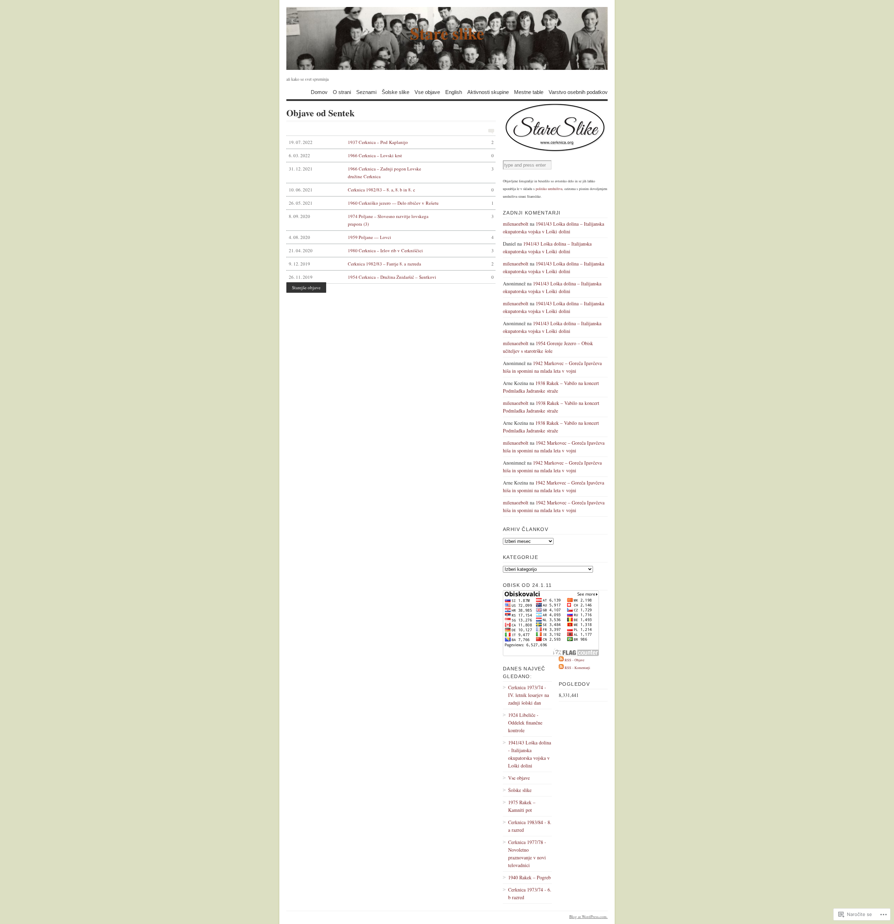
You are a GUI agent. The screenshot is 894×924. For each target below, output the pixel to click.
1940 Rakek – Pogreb (529, 877)
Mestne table (528, 92)
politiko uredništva (549, 188)
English (453, 92)
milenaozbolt (515, 223)
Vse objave (427, 92)
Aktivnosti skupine (488, 92)
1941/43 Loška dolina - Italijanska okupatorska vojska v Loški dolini (529, 754)
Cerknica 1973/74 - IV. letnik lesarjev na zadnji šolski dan (528, 695)
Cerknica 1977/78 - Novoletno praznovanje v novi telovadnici (527, 853)
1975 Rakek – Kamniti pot (521, 806)
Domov (319, 92)
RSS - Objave (574, 659)
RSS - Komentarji (577, 667)
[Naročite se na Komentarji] (561, 667)
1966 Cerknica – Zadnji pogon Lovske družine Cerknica (391, 173)
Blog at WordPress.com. (588, 916)
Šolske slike (395, 92)
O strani (342, 92)
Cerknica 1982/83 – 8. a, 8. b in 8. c (391, 190)
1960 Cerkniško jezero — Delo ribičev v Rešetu (391, 203)
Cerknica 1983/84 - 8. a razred (529, 826)
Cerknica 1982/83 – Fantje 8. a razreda (391, 264)
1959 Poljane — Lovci (391, 237)
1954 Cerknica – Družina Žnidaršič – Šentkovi (391, 277)
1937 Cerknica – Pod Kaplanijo (391, 142)
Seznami (366, 92)
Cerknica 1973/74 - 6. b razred (529, 893)
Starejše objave (306, 287)
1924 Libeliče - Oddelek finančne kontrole (525, 723)
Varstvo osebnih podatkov (578, 92)
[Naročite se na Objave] (561, 659)
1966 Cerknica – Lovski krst (391, 155)
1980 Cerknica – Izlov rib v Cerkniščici (391, 250)
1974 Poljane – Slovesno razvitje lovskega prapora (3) (391, 220)
